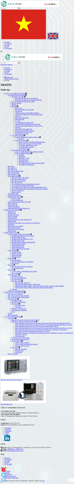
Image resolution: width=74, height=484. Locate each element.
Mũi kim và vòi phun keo (19, 308)
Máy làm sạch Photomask (19, 278)
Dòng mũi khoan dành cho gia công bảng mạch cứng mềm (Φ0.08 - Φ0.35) (36, 326)
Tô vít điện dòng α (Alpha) (26, 147)
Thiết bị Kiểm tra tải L (18, 247)
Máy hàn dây (15, 263)
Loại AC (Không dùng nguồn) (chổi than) (27, 137)
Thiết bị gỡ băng (16, 257)
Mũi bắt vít (15, 105)
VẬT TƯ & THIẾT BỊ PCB (12, 316)
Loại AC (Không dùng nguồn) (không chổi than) (29, 151)
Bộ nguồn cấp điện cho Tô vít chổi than (26, 98)
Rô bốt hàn (11, 224)
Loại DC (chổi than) (21, 140)
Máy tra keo (15, 304)
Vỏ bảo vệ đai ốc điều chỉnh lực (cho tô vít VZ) (28, 126)
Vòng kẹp (18, 127)
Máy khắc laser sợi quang (15, 294)
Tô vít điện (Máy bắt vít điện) (16, 95)
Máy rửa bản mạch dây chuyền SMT (18, 295)
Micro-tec (11, 270)
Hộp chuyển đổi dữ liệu (22, 118)
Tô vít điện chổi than (18, 135)
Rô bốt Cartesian (13, 216)
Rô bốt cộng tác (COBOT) (15, 226)
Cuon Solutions (12, 250)
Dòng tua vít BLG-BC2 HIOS (20, 177)
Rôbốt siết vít (12, 211)
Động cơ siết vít (16, 192)
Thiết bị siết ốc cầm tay (14, 197)
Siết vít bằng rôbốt (13, 194)
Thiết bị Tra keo (12, 299)
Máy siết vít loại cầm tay (18, 181)
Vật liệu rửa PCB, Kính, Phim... (21, 338)
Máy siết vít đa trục (17, 182)
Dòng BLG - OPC (24, 158)
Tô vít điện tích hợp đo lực (26, 164)
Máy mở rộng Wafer (17, 279)
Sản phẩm (7, 71)
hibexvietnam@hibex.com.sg (15, 450)
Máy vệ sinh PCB (13, 354)
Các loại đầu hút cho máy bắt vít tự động (23, 101)
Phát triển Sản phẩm (21, 349)
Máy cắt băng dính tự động (15, 171)
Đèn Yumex (15, 347)
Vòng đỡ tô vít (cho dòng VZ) (23, 129)
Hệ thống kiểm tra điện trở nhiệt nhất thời (23, 242)
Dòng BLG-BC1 (24, 160)
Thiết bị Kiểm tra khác (18, 245)
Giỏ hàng (7, 473)
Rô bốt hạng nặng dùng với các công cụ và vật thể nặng (24, 223)
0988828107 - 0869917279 (15, 449)
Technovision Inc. (13, 274)
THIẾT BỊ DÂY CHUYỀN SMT (14, 292)
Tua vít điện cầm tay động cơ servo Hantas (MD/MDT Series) (29, 187)
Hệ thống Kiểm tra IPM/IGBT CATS (22, 239)
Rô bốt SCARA (12, 218)
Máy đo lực (11, 166)
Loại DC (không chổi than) (23, 153)
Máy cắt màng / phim (14, 174)
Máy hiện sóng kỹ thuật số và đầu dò (22, 266)
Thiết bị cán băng (16, 253)
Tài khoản (7, 471)
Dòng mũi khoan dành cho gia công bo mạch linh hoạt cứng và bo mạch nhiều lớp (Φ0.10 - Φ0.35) (43, 328)
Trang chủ (7, 67)
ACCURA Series (20, 305)
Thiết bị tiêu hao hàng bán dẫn (16, 291)
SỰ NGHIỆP (8, 74)
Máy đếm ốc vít (12, 169)
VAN (13, 312)
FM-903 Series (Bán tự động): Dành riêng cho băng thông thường (34, 287)
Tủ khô (10, 313)
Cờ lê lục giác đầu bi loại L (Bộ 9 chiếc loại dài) (28, 114)
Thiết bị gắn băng (17, 255)
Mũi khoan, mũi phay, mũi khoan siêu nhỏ (24, 321)
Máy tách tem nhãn (13, 173)
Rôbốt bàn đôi (12, 221)
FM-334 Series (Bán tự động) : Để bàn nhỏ (27, 284)
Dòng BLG (22, 156)
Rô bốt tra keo (12, 213)
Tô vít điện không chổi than (20, 150)
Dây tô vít (18, 116)
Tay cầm (17, 121)
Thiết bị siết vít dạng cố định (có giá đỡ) (19, 202)
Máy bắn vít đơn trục (17, 190)
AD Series (18, 307)
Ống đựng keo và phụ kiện (19, 310)
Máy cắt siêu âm (12, 203)
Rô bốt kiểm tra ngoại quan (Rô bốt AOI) (19, 219)
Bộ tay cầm (18, 108)
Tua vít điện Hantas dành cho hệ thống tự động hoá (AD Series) (30, 189)
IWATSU (11, 265)
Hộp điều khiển (19, 119)
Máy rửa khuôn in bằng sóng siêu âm (18, 297)
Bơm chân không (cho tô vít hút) (24, 109)
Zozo (43, 481)
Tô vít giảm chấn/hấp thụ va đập (28, 145)
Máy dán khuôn (16, 260)
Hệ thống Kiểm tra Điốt (18, 244)
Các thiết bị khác (16, 252)
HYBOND (11, 258)
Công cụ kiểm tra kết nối (22, 342)
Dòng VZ (21, 139)
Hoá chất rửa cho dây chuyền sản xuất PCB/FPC (26, 320)
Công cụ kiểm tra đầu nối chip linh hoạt (26, 344)
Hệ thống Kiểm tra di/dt (18, 237)
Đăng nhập (4, 64)
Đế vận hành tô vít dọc (21, 134)
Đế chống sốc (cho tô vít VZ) (23, 132)
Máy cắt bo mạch (13, 315)
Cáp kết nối (18, 111)
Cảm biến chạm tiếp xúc (15, 195)
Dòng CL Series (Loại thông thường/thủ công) (32, 142)
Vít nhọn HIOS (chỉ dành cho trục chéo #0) (27, 124)
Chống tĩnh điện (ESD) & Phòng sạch (19, 208)
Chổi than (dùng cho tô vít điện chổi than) (27, 113)
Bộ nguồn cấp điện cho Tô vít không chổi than (28, 100)
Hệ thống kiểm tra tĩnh (18, 240)
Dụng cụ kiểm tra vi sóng (22, 346)
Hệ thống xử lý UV (17, 276)
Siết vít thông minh (13, 176)
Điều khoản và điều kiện (11, 478)
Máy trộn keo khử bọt (14, 228)
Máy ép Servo (12, 231)
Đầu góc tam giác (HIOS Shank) (24, 130)
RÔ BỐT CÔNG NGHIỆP (12, 210)
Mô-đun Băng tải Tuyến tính (16, 229)
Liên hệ (6, 72)
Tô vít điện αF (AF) (24, 148)
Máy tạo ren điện (16, 103)
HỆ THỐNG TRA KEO (19, 302)
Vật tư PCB (11, 318)
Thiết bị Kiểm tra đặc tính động (20, 249)
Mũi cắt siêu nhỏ (20, 336)
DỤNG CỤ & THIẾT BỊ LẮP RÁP (15, 93)
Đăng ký (10, 64)
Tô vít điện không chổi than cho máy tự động (32, 163)
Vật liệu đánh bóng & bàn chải (20, 339)
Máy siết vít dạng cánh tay (19, 179)
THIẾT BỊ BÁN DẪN (11, 232)
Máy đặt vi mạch (16, 281)
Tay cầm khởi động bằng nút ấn (24, 122)
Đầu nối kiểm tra (16, 341)
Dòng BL (21, 155)
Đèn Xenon (18, 352)
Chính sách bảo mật (10, 476)
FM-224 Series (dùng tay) (22, 283)
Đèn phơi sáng (19, 350)
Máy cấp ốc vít (12, 168)
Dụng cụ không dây (17, 200)
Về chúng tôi (8, 69)
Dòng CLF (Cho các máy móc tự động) (30, 143)
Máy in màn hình (16, 273)
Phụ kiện (14, 106)
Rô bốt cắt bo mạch (13, 215)
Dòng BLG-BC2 (24, 161)
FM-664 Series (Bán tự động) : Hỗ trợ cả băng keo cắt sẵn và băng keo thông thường (39, 286)
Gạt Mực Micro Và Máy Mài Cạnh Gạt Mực (24, 271)
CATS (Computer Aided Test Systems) (19, 234)
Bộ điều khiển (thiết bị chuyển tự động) (23, 236)
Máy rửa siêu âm (13, 205)
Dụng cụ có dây (16, 198)
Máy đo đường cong (17, 268)
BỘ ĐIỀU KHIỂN (17, 300)
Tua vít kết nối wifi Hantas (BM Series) (23, 185)
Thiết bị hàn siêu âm (13, 206)
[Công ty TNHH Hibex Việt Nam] (33, 59)
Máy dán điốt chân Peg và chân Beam (22, 261)
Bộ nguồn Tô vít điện (18, 97)
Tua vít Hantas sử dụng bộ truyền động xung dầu (26, 184)
